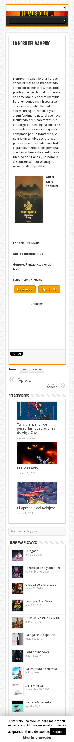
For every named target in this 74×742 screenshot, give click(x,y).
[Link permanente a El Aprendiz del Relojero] (37, 493)
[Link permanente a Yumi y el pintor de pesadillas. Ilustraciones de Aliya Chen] (37, 411)
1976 (23, 370)
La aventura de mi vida (41, 669)
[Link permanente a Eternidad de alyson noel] (17, 572)
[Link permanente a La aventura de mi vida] (17, 673)
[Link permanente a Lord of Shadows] (17, 656)
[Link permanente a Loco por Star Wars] (17, 605)
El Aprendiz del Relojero (36, 508)
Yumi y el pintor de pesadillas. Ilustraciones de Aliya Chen (36, 428)
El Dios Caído (27, 468)
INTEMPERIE (34, 685)
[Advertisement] (33, 62)
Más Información (37, 737)
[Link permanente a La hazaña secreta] (17, 706)
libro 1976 (36, 370)
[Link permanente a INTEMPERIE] (17, 689)
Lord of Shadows (37, 652)
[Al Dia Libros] (37, 13)
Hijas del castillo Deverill (42, 618)
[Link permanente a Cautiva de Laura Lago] (17, 588)
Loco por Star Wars (38, 601)
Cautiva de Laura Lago (40, 584)
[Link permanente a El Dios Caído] (37, 453)
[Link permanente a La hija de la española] (17, 639)
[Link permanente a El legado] (17, 555)
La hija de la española (40, 635)
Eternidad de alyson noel (42, 568)
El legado (31, 551)
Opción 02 (24, 289)
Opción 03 (49, 289)
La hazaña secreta (38, 702)
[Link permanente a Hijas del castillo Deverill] (17, 622)
